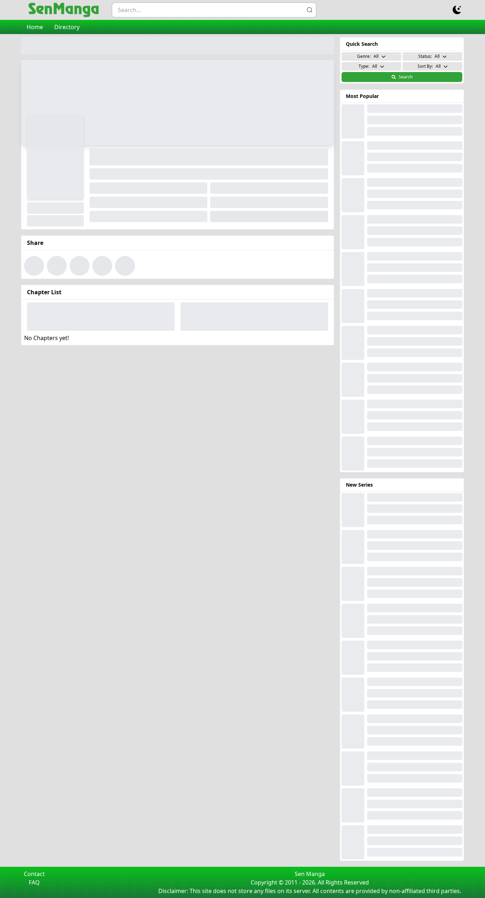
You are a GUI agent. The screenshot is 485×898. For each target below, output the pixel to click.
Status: (429, 56)
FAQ (34, 882)
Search (406, 77)
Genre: (367, 56)
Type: (368, 66)
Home (35, 27)
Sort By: (429, 66)
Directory (67, 27)
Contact (34, 874)
